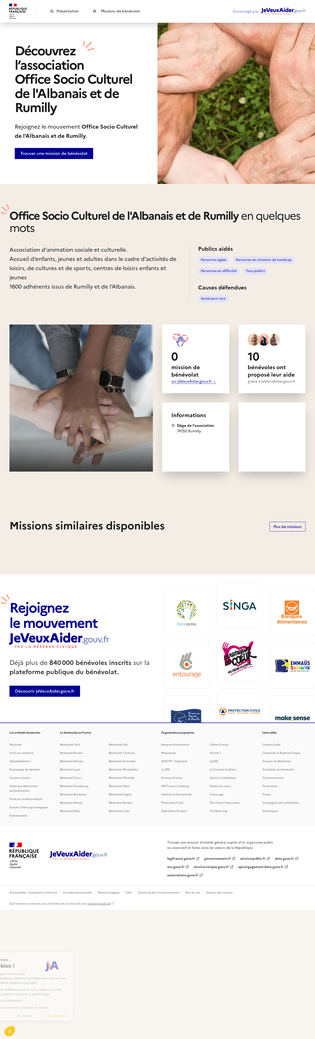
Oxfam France (219, 745)
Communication (273, 778)
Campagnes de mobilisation (280, 803)
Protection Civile (172, 803)
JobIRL (214, 761)
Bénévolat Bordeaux (73, 794)
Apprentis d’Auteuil (174, 811)
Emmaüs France (171, 778)
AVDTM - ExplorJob (174, 761)
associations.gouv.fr (182, 875)
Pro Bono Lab (219, 811)
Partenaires (269, 786)
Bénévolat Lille (118, 745)
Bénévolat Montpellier (123, 769)
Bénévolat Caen (119, 811)
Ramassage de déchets (24, 769)
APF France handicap (175, 786)
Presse (266, 794)
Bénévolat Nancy (71, 803)
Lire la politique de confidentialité (30, 1000)
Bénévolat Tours (70, 778)
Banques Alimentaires (175, 745)
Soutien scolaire (20, 778)
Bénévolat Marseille (121, 778)
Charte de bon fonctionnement (158, 893)
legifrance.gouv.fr (181, 858)
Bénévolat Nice (70, 811)
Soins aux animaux (21, 753)
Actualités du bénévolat (278, 769)
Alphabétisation (20, 761)
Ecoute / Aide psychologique (28, 807)
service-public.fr (253, 858)
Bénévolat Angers (120, 794)
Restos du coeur (220, 786)
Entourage (217, 794)
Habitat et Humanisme (176, 794)
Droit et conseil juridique (25, 799)
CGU (128, 893)
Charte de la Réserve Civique (281, 753)
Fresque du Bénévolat (276, 761)
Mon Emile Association (225, 803)
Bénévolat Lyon (70, 769)
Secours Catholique (223, 778)
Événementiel (18, 816)
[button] (9, 1031)
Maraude (15, 745)
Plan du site (192, 893)
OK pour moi (85, 1016)
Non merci (20, 1016)
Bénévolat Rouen (71, 753)
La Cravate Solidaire (223, 769)
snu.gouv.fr (175, 867)
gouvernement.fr (217, 858)
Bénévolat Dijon (119, 786)
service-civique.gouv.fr (211, 867)
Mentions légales (109, 893)
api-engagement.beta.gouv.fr (261, 867)
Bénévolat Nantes (120, 803)
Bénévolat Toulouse (122, 753)
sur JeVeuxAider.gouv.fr (192, 381)
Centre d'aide (271, 745)
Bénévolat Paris (70, 745)
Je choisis (53, 1016)
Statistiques (270, 811)
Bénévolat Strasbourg (74, 786)
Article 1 (215, 753)
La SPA (165, 769)
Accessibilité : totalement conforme (33, 893)
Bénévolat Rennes (71, 761)
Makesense (168, 753)
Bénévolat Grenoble (122, 761)
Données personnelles (77, 893)
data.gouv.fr (284, 858)
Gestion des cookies (219, 893)
